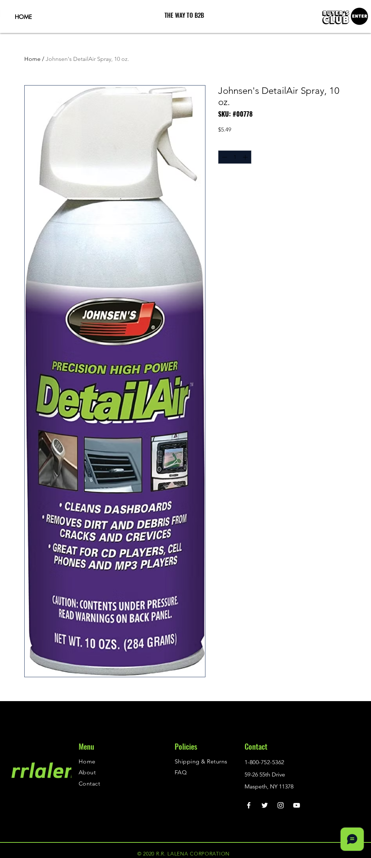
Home (32, 58)
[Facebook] (249, 805)
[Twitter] (264, 805)
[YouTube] (296, 805)
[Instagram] (280, 805)
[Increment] (245, 157)
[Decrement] (223, 157)
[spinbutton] (234, 157)
